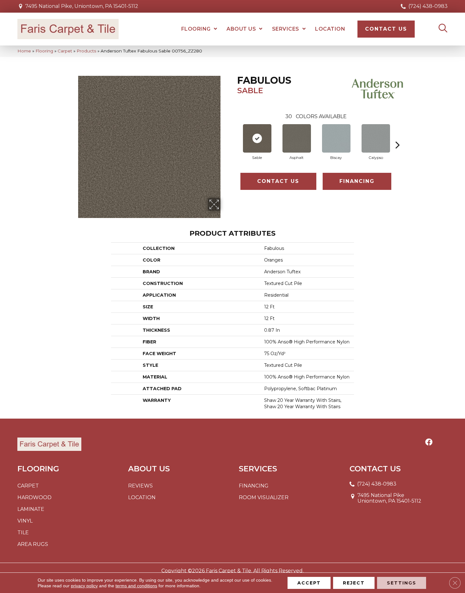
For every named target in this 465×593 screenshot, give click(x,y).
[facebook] (428, 443)
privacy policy (84, 585)
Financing (357, 181)
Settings (401, 583)
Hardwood (34, 497)
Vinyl (25, 521)
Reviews (140, 486)
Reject (354, 583)
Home (24, 50)
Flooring (44, 50)
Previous (234, 135)
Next (397, 135)
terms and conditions (136, 585)
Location (142, 497)
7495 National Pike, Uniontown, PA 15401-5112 (81, 6)
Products (86, 50)
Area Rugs (32, 544)
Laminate (30, 509)
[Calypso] (376, 138)
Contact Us (278, 181)
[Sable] (257, 138)
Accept (309, 583)
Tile (23, 532)
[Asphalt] (297, 138)
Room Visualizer (263, 497)
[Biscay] (336, 138)
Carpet (65, 50)
